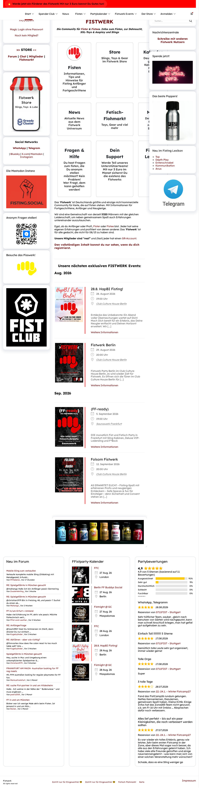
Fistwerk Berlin (103, 345)
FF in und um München (18, 699)
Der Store (147, 13)
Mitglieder (36, 56)
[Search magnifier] (190, 21)
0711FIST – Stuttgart (168, 612)
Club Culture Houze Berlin (111, 303)
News (65, 13)
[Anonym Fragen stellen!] (26, 234)
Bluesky (15, 153)
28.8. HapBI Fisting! (107, 289)
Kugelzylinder (16, 634)
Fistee (95, 29)
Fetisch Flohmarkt (127, 782)
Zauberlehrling (17, 591)
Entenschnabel (164, 162)
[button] (74, 70)
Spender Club (47, 13)
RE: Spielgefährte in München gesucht (26, 585)
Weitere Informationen (104, 332)
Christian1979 (16, 663)
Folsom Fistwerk (104, 459)
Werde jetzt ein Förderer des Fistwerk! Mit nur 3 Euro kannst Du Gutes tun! (58, 3)
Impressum (189, 780)
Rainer (13, 709)
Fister (84, 29)
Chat (23, 56)
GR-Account (129, 238)
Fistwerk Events (124, 13)
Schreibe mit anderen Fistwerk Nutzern (172, 40)
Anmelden (166, 13)
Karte (141, 782)
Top (157, 156)
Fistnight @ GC (103, 606)
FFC (96, 568)
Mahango (14, 605)
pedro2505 (15, 694)
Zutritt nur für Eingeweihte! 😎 (67, 782)
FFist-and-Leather (18, 620)
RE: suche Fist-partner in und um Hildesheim (29, 685)
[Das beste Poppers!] (172, 121)
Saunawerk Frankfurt (109, 423)
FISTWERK (99, 21)
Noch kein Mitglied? (26, 35)
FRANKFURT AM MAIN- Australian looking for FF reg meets (32, 670)
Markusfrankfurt (17, 680)
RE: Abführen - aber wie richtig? (23, 639)
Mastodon (36, 153)
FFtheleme (15, 580)
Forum (12, 56)
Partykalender (98, 13)
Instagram (26, 156)
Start (28, 13)
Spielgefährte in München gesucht (24, 654)
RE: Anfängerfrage (16, 625)
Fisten (79, 13)
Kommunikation (165, 165)
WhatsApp (19, 148)
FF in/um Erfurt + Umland (19, 611)
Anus (158, 168)
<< (26, 50)
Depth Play (162, 159)
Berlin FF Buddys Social (108, 587)
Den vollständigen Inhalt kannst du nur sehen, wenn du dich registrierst (96, 246)
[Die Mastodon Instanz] (26, 192)
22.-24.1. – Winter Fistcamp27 (173, 691)
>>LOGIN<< (26, 20)
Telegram (34, 148)
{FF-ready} (100, 409)
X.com (25, 153)
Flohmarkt (26, 59)
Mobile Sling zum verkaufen (21, 570)
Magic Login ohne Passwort (26, 29)
